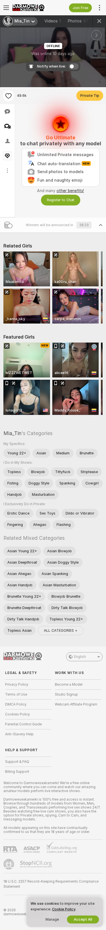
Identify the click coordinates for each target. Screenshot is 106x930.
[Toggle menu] (6, 7)
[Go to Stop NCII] (36, 864)
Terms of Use (16, 694)
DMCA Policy (16, 704)
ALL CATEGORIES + (60, 630)
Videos (52, 21)
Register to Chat (60, 200)
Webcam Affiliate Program (76, 704)
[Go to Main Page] (32, 8)
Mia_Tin (12, 433)
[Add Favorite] (8, 95)
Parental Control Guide (23, 724)
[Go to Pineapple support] (9, 864)
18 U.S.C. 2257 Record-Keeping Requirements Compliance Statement (51, 884)
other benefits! (70, 190)
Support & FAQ (17, 762)
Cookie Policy (63, 909)
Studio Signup (66, 694)
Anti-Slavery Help (19, 734)
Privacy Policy (16, 685)
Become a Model (69, 685)
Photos (78, 21)
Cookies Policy (17, 714)
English (80, 657)
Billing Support (17, 772)
